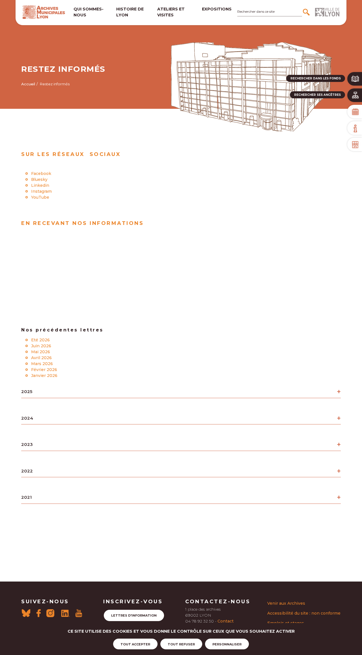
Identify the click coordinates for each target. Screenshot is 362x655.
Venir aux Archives (286, 603)
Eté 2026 (40, 339)
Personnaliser (227, 644)
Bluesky (39, 179)
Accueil (28, 84)
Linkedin (40, 185)
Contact (225, 621)
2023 (27, 444)
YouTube (40, 197)
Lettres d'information (134, 615)
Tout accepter (135, 644)
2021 (26, 497)
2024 (27, 418)
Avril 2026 (41, 357)
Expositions (217, 9)
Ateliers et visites (171, 12)
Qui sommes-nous (89, 12)
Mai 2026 (40, 351)
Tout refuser (181, 644)
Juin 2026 (41, 345)
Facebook (41, 173)
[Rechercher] (307, 12)
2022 (27, 471)
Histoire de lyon (130, 12)
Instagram (41, 191)
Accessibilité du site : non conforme (304, 613)
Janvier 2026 (44, 375)
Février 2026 (44, 369)
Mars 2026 (42, 363)
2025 (26, 391)
